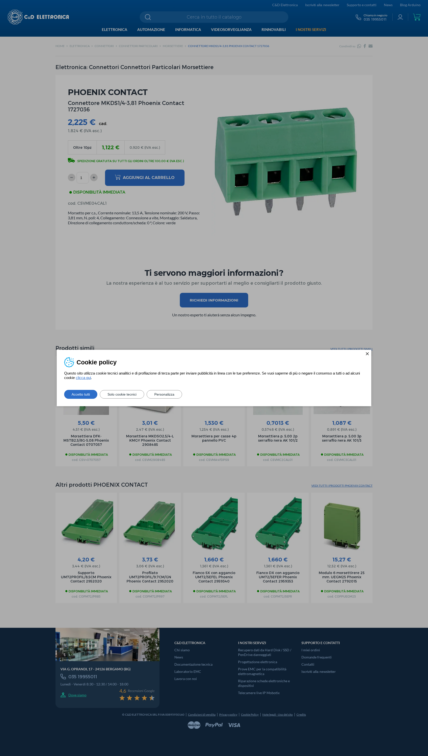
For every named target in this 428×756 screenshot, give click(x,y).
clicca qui (83, 378)
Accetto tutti (81, 394)
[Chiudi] (367, 353)
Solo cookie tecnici (121, 394)
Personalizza (164, 394)
